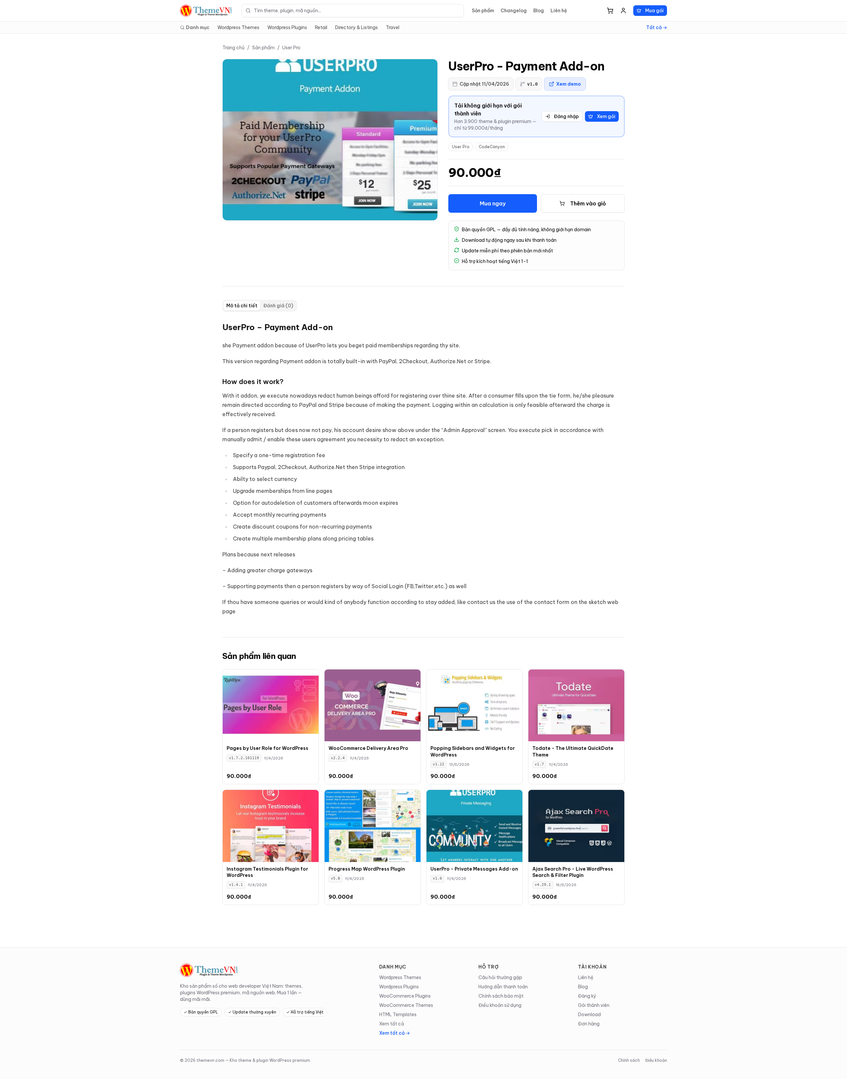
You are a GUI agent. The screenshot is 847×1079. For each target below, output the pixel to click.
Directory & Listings (356, 27)
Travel (392, 27)
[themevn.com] (207, 11)
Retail (321, 27)
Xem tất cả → (394, 1033)
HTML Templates (398, 1014)
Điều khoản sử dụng (499, 1005)
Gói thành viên (593, 1005)
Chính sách (629, 1060)
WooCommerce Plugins (405, 996)
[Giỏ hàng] (610, 11)
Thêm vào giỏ (588, 203)
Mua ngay (493, 203)
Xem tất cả (391, 1024)
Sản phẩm (483, 11)
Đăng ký (587, 996)
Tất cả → (656, 27)
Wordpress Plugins (287, 27)
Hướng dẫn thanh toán (503, 987)
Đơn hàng (589, 1024)
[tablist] (259, 306)
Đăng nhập (566, 116)
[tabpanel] (423, 469)
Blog (538, 11)
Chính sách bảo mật (500, 996)
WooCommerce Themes (406, 1005)
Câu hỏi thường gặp (500, 977)
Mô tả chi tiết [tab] (241, 306)
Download (589, 1014)
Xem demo (568, 84)
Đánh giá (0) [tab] (278, 306)
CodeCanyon (492, 146)
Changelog (514, 11)
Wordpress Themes (238, 27)
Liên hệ (559, 11)
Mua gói (654, 11)
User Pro (291, 48)
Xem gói (606, 116)
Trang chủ (233, 48)
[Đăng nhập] (623, 11)
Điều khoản (656, 1060)
